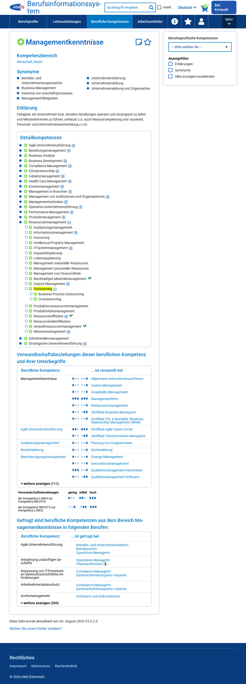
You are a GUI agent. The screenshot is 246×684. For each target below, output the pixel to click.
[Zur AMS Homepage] (18, 7)
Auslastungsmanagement (40, 443)
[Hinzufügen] (21, 40)
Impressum (18, 666)
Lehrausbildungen (67, 21)
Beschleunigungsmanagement (43, 457)
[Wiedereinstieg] (201, 21)
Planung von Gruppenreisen (111, 443)
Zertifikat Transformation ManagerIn (118, 436)
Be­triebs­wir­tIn (86, 549)
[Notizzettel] (140, 42)
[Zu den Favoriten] (188, 21)
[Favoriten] (148, 42)
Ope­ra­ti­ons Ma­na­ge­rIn (93, 552)
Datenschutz (40, 666)
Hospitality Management (109, 392)
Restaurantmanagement (109, 405)
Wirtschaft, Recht (30, 62)
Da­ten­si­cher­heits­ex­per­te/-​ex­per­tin (101, 575)
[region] (84, 58)
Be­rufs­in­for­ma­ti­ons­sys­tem (64, 7)
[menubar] (116, 21)
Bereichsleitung (32, 450)
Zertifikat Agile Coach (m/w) (112, 429)
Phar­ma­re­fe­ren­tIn (90, 564)
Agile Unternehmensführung (41, 429)
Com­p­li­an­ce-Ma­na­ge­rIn (93, 571)
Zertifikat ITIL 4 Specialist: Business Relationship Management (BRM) (117, 420)
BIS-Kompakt (221, 7)
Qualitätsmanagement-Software (115, 477)
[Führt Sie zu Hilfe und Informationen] (174, 21)
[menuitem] (28, 21)
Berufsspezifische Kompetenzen (193, 38)
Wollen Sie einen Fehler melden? (36, 628)
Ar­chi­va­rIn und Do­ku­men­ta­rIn (98, 596)
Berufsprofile (28, 21)
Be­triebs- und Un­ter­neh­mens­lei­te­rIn (102, 545)
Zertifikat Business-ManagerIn (113, 412)
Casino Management (106, 385)
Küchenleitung (101, 450)
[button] (229, 21)
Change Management (107, 457)
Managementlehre (104, 399)
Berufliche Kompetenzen (110, 21)
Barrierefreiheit (66, 666)
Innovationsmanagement (110, 463)
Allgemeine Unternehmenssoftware (117, 379)
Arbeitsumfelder (150, 21)
